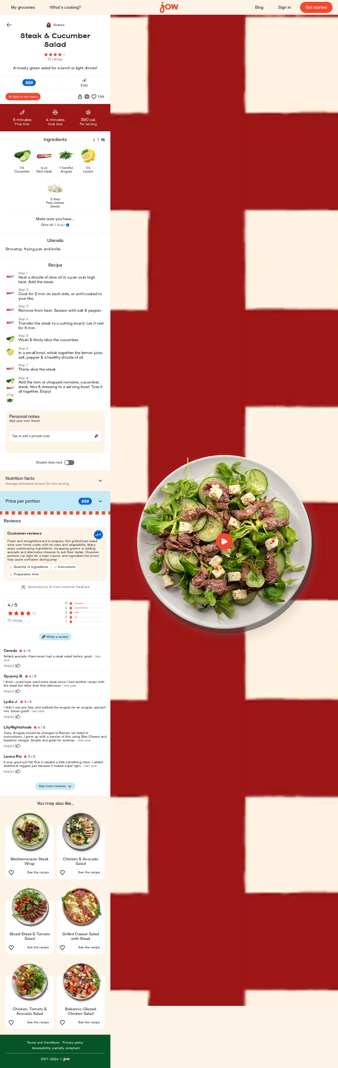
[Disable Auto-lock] (69, 462)
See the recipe (38, 872)
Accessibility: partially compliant (56, 1048)
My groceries (23, 7)
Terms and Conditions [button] (43, 1042)
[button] (9, 25)
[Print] (87, 96)
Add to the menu (25, 96)
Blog (259, 7)
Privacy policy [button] (73, 1042)
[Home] (169, 7)
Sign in (284, 7)
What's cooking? (65, 7)
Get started (316, 7)
